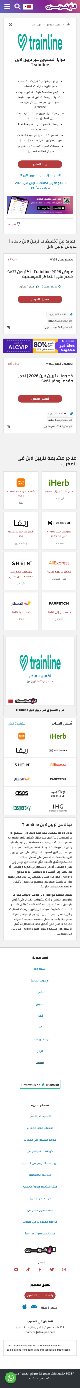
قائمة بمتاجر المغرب (40, 1116)
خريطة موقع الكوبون (40, 1151)
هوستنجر (59, 543)
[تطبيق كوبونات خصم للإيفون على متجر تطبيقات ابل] (24, 1307)
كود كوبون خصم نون (40, 1210)
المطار (21, 619)
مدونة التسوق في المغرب (40, 1139)
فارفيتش (59, 619)
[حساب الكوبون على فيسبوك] (40, 1269)
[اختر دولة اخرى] (28, 7)
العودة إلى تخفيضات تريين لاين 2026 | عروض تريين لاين (39, 185)
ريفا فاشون (21, 543)
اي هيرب (59, 498)
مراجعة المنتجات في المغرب (40, 1221)
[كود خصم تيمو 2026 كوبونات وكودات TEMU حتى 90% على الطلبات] (21, 482)
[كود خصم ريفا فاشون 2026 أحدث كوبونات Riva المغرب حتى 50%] (21, 522)
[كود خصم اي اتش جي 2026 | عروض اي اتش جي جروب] (58, 807)
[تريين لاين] (40, 42)
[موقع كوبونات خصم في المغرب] (68, 24)
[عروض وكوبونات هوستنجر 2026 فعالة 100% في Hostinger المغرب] (59, 522)
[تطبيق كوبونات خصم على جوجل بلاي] (34, 1307)
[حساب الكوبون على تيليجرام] (16, 1269)
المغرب (40, 1062)
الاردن (40, 1051)
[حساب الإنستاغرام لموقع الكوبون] (64, 1269)
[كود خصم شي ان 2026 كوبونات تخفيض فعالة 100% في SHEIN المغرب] (21, 563)
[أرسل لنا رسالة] (10, 1377)
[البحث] (17, 7)
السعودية (40, 969)
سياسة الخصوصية (40, 1175)
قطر (40, 1027)
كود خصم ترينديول (40, 1198)
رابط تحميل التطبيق (40, 1295)
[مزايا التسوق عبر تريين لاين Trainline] (40, 671)
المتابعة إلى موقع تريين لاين (41, 175)
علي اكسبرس (59, 578)
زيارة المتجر (40, 164)
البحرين (40, 1004)
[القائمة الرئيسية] (7, 7)
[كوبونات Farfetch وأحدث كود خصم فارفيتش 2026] (59, 603)
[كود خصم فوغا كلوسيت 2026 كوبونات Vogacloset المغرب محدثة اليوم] (58, 793)
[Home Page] (61, 6)
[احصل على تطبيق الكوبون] (40, 205)
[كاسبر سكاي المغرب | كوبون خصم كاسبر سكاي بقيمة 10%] (22, 807)
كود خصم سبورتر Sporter (40, 1233)
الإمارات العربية (40, 980)
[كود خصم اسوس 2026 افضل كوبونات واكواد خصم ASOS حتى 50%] (22, 793)
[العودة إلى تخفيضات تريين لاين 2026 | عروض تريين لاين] (11, 25)
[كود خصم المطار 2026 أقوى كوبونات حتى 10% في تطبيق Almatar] (21, 603)
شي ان (21, 583)
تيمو (21, 503)
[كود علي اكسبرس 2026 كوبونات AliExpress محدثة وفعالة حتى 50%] (59, 563)
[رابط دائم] (71, 314)
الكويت (40, 992)
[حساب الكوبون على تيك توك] (28, 1269)
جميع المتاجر (54, 24)
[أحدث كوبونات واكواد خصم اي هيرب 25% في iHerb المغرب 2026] (59, 482)
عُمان (40, 1015)
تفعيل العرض (40, 299)
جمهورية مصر (40, 1039)
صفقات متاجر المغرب (40, 1128)
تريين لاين (35, 24)
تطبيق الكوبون (40, 1285)
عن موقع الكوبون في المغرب (40, 1163)
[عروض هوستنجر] (40, 346)
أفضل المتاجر (62, 723)
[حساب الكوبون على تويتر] (52, 1269)
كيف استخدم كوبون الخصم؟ (40, 1186)
